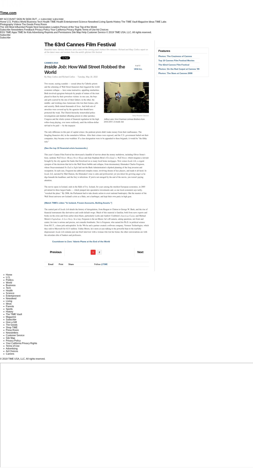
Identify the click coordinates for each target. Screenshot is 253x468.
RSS (2, 32)
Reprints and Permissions (57, 32)
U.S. (8, 277)
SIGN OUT (31, 19)
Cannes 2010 (51, 63)
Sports (9, 309)
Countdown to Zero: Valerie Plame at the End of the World (81, 241)
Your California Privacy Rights (66, 29)
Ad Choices (102, 29)
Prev (130, 65)
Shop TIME (12, 327)
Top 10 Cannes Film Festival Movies (176, 60)
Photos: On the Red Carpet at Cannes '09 (178, 69)
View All (138, 69)
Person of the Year (69, 27)
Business (11, 285)
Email (50, 264)
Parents (10, 306)
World (9, 282)
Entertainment (13, 296)
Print (61, 264)
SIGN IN (20, 19)
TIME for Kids (25, 32)
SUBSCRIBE (46, 19)
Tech (8, 288)
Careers (10, 354)
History (9, 311)
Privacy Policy (42, 29)
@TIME (104, 264)
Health (9, 290)
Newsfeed (11, 298)
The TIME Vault (14, 314)
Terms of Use (89, 29)
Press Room (12, 330)
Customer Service (96, 32)
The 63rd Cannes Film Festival (80, 44)
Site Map (76, 32)
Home (9, 274)
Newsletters (17, 29)
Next (145, 65)
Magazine (11, 317)
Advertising (38, 32)
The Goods (11, 325)
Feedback (29, 29)
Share (71, 264)
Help (84, 32)
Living (9, 301)
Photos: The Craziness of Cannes (175, 56)
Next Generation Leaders (47, 27)
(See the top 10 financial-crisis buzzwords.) (66, 148)
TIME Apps (11, 32)
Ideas (9, 303)
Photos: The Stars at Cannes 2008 (175, 73)
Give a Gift (11, 322)
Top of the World (88, 27)
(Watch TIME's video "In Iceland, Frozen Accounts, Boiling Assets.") (78, 203)
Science (10, 293)
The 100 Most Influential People (16, 27)
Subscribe (5, 29)
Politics (9, 280)
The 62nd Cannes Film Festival (173, 65)
